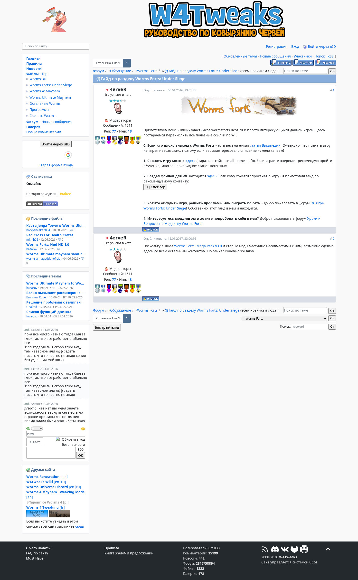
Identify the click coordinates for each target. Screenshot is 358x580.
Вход (295, 46)
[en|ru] (46, 481)
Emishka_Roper (36, 297)
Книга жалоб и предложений (128, 553)
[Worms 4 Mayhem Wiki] (37, 516)
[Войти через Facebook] (51, 155)
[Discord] (275, 549)
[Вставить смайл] (83, 428)
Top (44, 73)
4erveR (118, 89)
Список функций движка (48, 311)
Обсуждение (120, 70)
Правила (34, 63)
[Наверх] (328, 549)
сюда (79, 526)
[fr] (45, 507)
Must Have (34, 558)
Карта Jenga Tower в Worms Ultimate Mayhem (55, 225)
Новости (34, 68)
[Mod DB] (304, 549)
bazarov (31, 249)
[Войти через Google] (68, 155)
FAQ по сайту (37, 553)
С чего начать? (38, 548)
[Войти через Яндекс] (60, 155)
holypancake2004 (38, 230)
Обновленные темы (240, 56)
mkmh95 (32, 240)
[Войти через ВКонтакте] (43, 155)
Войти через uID (321, 46)
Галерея (33, 126)
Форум (98, 70)
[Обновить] (28, 428)
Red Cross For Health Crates (49, 235)
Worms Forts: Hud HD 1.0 (47, 244)
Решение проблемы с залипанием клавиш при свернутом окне (55, 302)
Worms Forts (147, 70)
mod (47, 476)
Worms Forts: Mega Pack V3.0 (198, 246)
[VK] (285, 549)
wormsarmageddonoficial (43, 259)
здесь (191, 160)
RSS (331, 56)
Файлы (32, 73)
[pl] (49, 502)
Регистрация (276, 46)
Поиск (320, 56)
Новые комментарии (43, 132)
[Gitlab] (294, 549)
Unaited (64, 193)
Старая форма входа (55, 165)
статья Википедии (265, 145)
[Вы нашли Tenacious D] (28, 276)
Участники (303, 56)
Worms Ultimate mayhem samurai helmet (55, 254)
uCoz (313, 562)
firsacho (31, 316)
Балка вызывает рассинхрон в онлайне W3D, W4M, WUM (55, 292)
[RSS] (265, 549)
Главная (33, 58)
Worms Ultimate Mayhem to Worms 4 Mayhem (55, 283)
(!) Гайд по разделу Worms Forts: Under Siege (202, 70)
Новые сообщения (275, 56)
